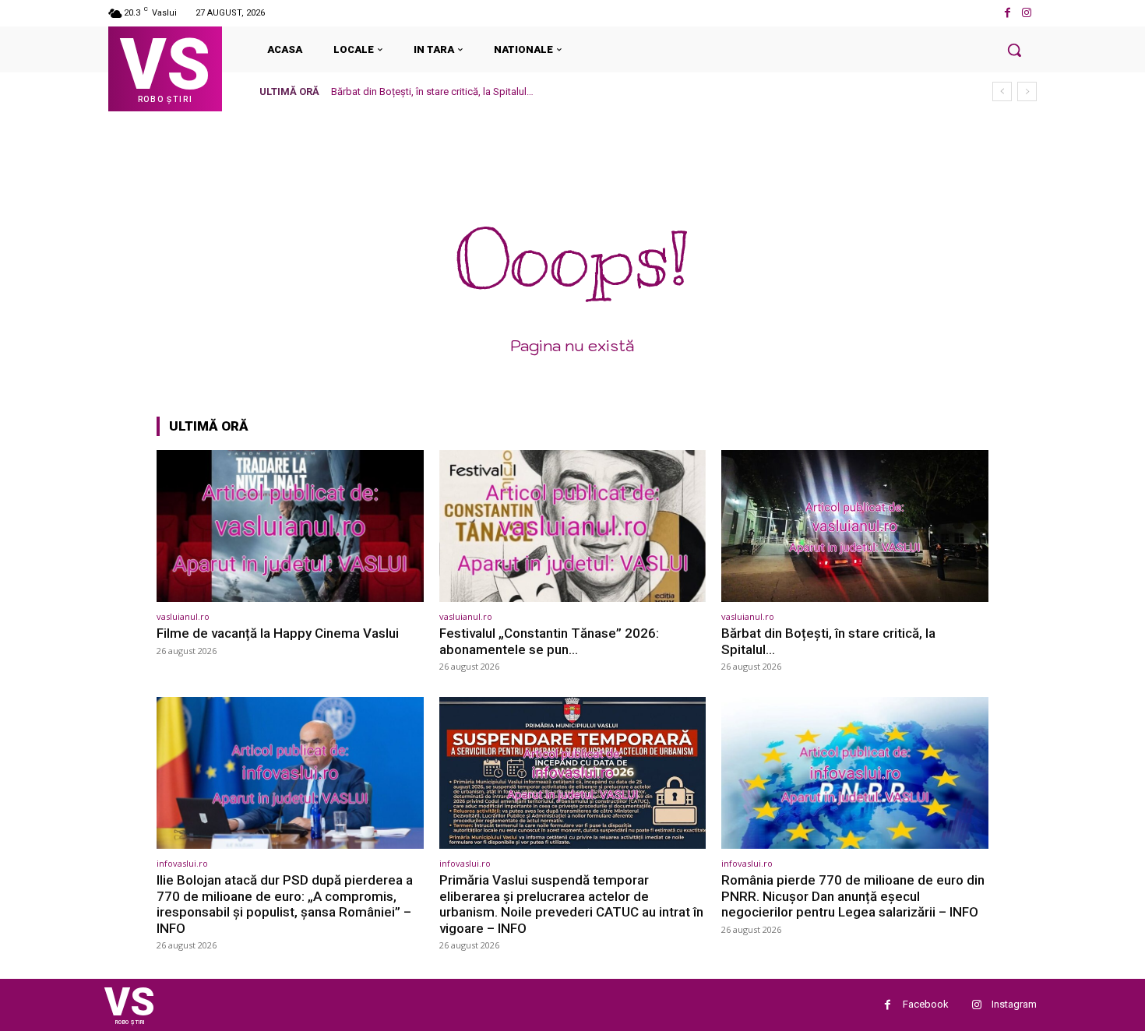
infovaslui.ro (182, 863)
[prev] (1002, 91)
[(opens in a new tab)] (290, 526)
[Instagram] (1027, 13)
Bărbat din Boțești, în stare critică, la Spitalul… (432, 91)
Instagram (1014, 1004)
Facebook (926, 1004)
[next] (1027, 91)
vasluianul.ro (183, 616)
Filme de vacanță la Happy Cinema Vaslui (278, 633)
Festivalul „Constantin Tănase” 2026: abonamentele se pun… (549, 640)
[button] (1014, 49)
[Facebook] (1007, 13)
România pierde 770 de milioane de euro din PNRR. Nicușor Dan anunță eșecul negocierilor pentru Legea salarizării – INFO (853, 896)
